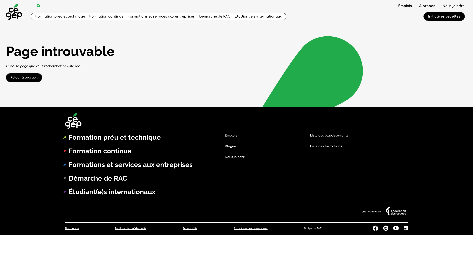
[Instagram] (383, 228)
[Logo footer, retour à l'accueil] (93, 121)
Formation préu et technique (60, 16)
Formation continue (106, 16)
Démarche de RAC (214, 16)
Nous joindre (454, 6)
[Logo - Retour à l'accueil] (14, 12)
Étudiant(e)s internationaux (258, 16)
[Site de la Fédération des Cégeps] (394, 216)
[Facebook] (373, 228)
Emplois (405, 6)
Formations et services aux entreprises (161, 16)
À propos (427, 6)
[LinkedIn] (403, 228)
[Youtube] (393, 228)
